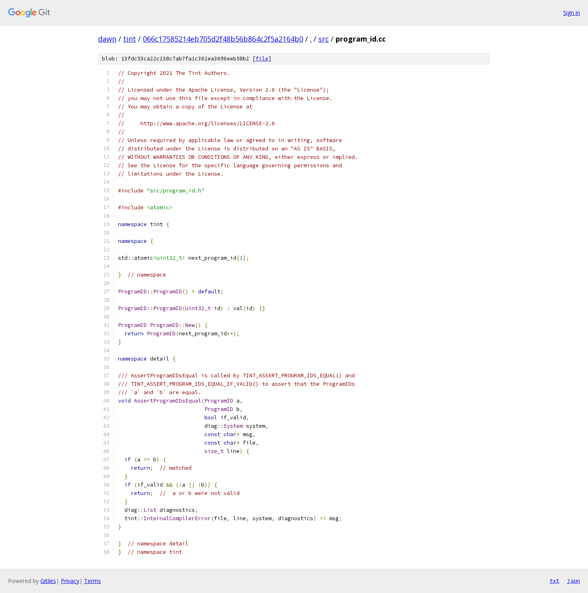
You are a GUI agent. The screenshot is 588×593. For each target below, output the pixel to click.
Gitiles (48, 581)
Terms (92, 581)
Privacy (70, 581)
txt (554, 580)
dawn (107, 39)
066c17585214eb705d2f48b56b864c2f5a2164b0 (223, 39)
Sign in (571, 12)
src (323, 39)
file (262, 58)
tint (129, 39)
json (573, 580)
